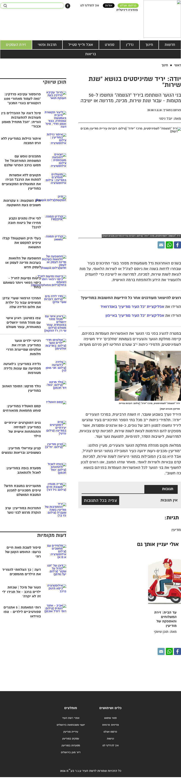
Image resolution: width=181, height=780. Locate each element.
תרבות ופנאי (47, 44)
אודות (108, 5)
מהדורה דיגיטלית (127, 10)
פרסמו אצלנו (128, 5)
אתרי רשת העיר (70, 718)
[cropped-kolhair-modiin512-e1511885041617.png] (162, 19)
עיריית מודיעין (70, 732)
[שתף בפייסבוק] (67, 5)
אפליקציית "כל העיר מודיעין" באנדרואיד (132, 307)
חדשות (170, 44)
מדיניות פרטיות (110, 725)
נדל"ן (130, 44)
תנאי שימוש (110, 718)
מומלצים (70, 708)
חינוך (149, 44)
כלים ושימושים (110, 708)
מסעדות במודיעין (71, 745)
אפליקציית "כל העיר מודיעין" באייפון (135, 315)
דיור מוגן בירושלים (71, 752)
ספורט (109, 44)
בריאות (90, 54)
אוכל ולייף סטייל (80, 44)
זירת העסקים (16, 44)
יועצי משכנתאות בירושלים (71, 725)
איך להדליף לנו (89, 5)
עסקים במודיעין (70, 738)
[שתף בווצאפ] (169, 244)
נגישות (110, 738)
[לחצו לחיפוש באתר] (5, 6)
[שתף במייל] (161, 244)
